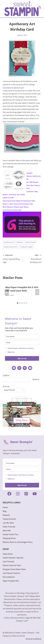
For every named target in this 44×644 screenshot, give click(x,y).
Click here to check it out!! (13, 87)
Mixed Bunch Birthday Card (35, 259)
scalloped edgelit (26, 247)
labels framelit (31, 242)
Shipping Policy (9, 538)
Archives (6, 386)
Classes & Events (9, 519)
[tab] (17, 303)
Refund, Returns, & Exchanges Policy (17, 542)
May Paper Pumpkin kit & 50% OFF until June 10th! (21, 289)
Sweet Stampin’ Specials (13, 557)
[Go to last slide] (7, 292)
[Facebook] (9, 494)
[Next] (37, 292)
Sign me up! (22, 358)
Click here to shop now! (12, 210)
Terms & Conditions (33, 639)
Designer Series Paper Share (14, 569)
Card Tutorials (8, 561)
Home (5, 507)
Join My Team (8, 523)
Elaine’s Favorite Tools (12, 565)
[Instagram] (18, 494)
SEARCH (6, 375)
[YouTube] (34, 494)
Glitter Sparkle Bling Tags (11, 259)
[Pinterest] (26, 494)
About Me (7, 530)
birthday (20, 242)
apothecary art (9, 242)
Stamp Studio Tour (11, 534)
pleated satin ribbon (11, 247)
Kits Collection (9, 577)
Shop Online (8, 554)
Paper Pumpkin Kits (11, 581)
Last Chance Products (11, 573)
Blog (4, 511)
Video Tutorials (9, 526)
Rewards (6, 515)
